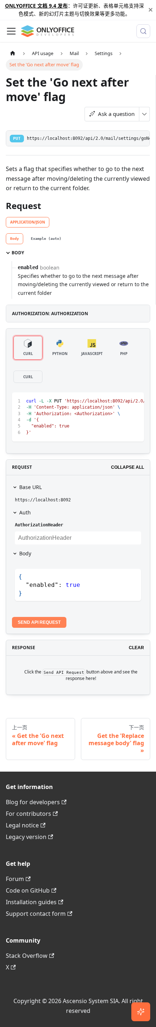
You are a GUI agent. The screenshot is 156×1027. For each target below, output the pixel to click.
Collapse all (127, 467)
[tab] (14, 238)
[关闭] (150, 10)
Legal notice (22, 825)
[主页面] (13, 53)
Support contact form (36, 914)
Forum (15, 879)
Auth (25, 512)
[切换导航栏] (11, 31)
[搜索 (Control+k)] (143, 31)
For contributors (28, 814)
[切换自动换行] (122, 401)
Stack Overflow (27, 956)
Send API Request (39, 622)
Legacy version (26, 837)
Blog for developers (33, 802)
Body (25, 553)
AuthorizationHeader (39, 524)
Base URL (30, 487)
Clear (136, 647)
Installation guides (31, 902)
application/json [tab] (27, 222)
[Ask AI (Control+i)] (140, 1011)
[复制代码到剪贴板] (135, 401)
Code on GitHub (28, 890)
